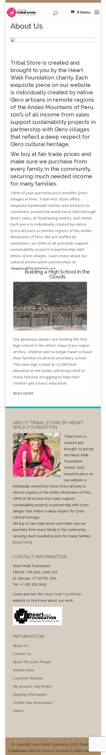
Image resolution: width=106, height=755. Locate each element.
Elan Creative (86, 750)
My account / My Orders (32, 686)
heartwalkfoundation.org (33, 268)
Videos (18, 710)
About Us (20, 645)
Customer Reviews (28, 678)
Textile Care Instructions (33, 702)
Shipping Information (30, 694)
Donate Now (23, 670)
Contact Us (22, 653)
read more (22, 542)
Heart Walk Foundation (62, 594)
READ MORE (23, 393)
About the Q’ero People (32, 661)
